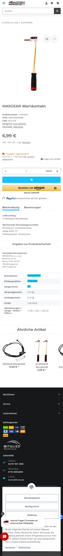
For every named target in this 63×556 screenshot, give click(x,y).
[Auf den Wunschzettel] (54, 39)
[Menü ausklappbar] (3, 2)
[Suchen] (57, 11)
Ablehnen (32, 515)
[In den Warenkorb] (4, 31)
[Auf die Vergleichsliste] (47, 39)
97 (29, 286)
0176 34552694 (15, 471)
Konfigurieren (32, 506)
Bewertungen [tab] (32, 207)
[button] (46, 3)
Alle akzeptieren (32, 498)
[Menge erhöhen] (57, 171)
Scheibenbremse (34, 276)
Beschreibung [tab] (10, 207)
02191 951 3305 (15, 463)
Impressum (10, 547)
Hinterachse (32, 281)
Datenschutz (24, 547)
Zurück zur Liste (11, 22)
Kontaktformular (16, 479)
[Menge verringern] (5, 171)
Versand (26, 142)
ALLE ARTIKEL (19, 123)
